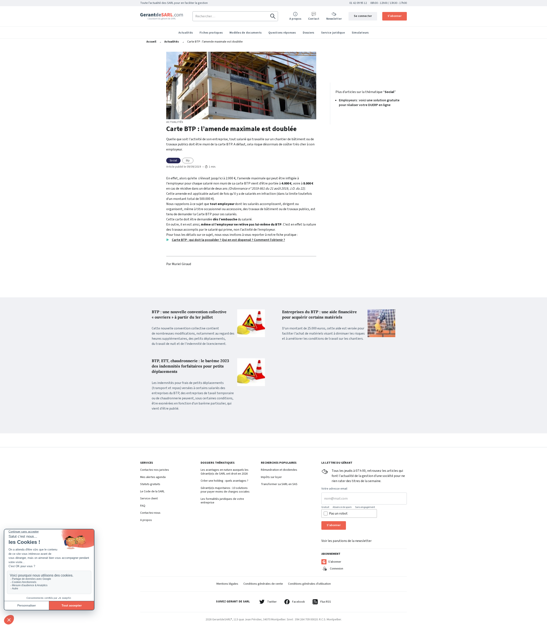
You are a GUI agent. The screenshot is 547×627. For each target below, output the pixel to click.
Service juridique (333, 33)
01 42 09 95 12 (358, 3)
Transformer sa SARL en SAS (279, 484)
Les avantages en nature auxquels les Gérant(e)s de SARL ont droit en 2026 (225, 472)
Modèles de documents (245, 33)
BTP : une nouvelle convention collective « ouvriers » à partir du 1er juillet (189, 314)
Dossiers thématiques (218, 463)
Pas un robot (338, 513)
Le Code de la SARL (152, 492)
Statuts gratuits (150, 484)
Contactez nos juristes (154, 470)
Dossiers (308, 33)
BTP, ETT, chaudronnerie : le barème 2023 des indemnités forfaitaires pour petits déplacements (190, 366)
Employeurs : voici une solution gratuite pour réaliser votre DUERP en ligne (369, 102)
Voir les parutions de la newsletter (346, 540)
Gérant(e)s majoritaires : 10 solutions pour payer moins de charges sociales (225, 490)
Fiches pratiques (211, 33)
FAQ (142, 506)
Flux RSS (325, 602)
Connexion (336, 569)
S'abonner (394, 16)
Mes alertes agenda (153, 477)
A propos (146, 520)
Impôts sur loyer (271, 477)
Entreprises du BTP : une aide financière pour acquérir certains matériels (319, 314)
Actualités (185, 33)
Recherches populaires (279, 463)
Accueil (151, 42)
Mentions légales (227, 584)
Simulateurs (360, 33)
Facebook (298, 602)
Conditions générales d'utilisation (309, 584)
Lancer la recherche (273, 16)
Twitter (272, 602)
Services (146, 463)
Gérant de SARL (161, 16)
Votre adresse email (334, 489)
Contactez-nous (150, 513)
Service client (149, 499)
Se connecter (363, 16)
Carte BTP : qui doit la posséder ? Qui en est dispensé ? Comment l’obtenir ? (228, 240)
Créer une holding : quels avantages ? (224, 481)
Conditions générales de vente (263, 584)
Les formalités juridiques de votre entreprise (222, 501)
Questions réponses (282, 33)
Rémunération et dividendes (279, 470)
